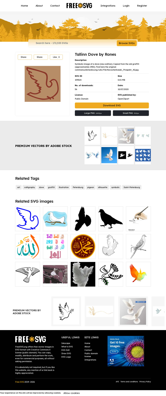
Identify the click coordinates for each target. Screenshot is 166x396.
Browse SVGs (127, 43)
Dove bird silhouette (27, 283)
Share (23, 57)
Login (126, 5)
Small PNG (131, 113)
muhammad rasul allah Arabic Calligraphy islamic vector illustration (83, 251)
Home (24, 5)
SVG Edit (65, 350)
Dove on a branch (137, 255)
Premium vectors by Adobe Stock (43, 146)
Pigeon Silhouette (81, 228)
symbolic (115, 187)
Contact (55, 5)
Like (56, 57)
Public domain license (91, 355)
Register (142, 5)
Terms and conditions (129, 382)
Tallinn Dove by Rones (28, 226)
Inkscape (65, 343)
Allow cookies (71, 393)
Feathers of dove (81, 283)
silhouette (102, 187)
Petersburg (78, 187)
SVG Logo (66, 357)
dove (41, 187)
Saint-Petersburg (132, 187)
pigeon (90, 187)
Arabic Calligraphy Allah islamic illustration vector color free (27, 251)
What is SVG (67, 346)
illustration (64, 187)
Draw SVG (66, 353)
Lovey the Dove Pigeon (55, 281)
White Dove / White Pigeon (110, 254)
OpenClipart (123, 99)
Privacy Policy (145, 382)
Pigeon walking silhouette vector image (111, 225)
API (117, 382)
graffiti (51, 187)
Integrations (108, 5)
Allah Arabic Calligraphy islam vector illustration (55, 252)
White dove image (54, 228)
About (39, 5)
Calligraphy (134, 228)
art (18, 187)
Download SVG (112, 105)
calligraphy (29, 187)
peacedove (106, 283)
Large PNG (93, 113)
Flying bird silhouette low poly (138, 281)
